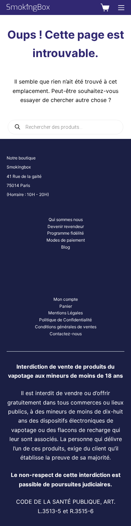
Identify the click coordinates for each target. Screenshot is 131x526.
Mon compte (65, 299)
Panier (65, 306)
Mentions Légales (65, 312)
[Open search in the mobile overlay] (66, 127)
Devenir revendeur (66, 226)
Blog (65, 247)
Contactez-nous (66, 333)
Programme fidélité (65, 233)
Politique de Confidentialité (65, 319)
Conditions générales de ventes (65, 326)
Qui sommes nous (66, 219)
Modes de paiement (65, 240)
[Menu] (121, 8)
